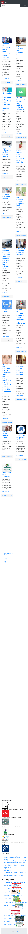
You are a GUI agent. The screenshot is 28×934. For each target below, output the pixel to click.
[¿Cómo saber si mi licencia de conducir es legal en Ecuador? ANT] (19, 918)
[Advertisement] (14, 21)
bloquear (18, 137)
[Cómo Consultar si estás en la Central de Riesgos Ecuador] (16, 885)
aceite (18, 235)
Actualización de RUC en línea (20, 437)
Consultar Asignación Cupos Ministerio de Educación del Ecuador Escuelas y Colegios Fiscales (15, 857)
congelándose (6, 177)
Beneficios (19, 281)
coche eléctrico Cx (7, 296)
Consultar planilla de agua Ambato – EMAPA (15, 860)
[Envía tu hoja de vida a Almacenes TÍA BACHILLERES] (15, 912)
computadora (23, 235)
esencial (11, 82)
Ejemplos (9, 136)
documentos (5, 495)
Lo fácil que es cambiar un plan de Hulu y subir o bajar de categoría (20, 103)
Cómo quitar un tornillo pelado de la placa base (20, 202)
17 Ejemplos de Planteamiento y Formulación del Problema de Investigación (7, 102)
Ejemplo (4, 136)
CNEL (5, 561)
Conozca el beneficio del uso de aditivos (20, 251)
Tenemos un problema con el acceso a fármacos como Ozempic (6, 50)
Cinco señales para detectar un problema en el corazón (20, 156)
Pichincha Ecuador (8, 553)
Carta (17, 84)
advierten (4, 456)
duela (3, 217)
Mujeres (8, 217)
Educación (6, 558)
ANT (5, 556)
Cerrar (9, 422)
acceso (7, 82)
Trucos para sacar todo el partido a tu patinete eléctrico (20, 369)
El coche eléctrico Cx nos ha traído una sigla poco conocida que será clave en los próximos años (6, 258)
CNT (5, 563)
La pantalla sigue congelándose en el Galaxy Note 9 (7, 152)
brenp (6, 2)
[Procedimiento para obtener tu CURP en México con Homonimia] (20, 924)
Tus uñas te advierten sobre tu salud (6, 434)
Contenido (22, 84)
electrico (25, 399)
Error (23, 351)
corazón (22, 184)
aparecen (4, 422)
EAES (5, 559)
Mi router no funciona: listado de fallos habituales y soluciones (20, 316)
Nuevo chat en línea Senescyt (6, 474)
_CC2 (3, 82)
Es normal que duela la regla (6, 196)
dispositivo (19, 351)
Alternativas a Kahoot (6, 310)
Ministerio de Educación (10, 555)
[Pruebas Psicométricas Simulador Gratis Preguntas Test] (15, 892)
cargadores (19, 399)
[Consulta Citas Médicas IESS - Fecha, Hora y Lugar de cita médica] (19, 905)
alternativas (5, 340)
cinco (17, 184)
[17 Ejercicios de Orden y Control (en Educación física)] (17, 898)
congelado (24, 137)
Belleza (9, 456)
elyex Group (19, 931)
